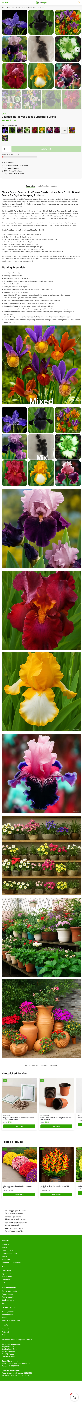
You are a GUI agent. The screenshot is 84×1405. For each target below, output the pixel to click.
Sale (3, 1303)
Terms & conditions (9, 1253)
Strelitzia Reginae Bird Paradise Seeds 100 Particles (54, 1187)
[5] (34, 130)
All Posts (5, 1317)
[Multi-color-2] (5, 137)
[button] (9, 147)
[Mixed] (64, 130)
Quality (4, 1247)
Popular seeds (7, 1294)
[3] (20, 130)
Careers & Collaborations (11, 1262)
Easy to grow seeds (9, 1291)
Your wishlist (7, 1277)
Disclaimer (6, 1259)
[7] (49, 130)
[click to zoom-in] (41, 49)
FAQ (3, 1283)
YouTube (5, 1335)
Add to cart (46, 149)
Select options (19, 1194)
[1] (5, 130)
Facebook (5, 1329)
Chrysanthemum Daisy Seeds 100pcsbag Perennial (17, 1187)
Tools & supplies (8, 1297)
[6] (42, 130)
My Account (6, 1274)
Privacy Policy (7, 1250)
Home (3, 8)
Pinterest (5, 1332)
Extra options (44, 1115)
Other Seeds (10, 8)
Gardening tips (7, 1314)
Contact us (6, 1280)
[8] (57, 130)
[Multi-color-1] (72, 130)
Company (5, 1244)
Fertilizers (6, 1115)
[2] (12, 130)
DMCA (4, 1256)
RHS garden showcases (11, 1320)
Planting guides (8, 1311)
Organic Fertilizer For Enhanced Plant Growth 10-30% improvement (18, 1118)
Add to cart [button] (19, 1126)
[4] (27, 130)
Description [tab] (30, 186)
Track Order (6, 1271)
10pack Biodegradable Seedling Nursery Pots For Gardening (55, 1118)
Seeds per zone (8, 1300)
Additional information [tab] (47, 186)
